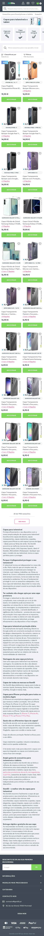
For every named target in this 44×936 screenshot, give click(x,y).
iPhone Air (34, 713)
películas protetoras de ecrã (15, 772)
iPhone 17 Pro (8, 716)
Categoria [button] (7, 889)
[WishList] (33, 3)
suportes (6, 774)
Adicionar (11, 99)
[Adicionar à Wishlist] (19, 63)
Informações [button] (8, 876)
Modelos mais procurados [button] (15, 883)
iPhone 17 (25, 713)
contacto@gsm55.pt (14, 902)
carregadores (34, 772)
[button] (33, 91)
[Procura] (5, 8)
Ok (36, 867)
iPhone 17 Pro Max (22, 716)
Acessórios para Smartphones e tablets (17, 14)
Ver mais (22, 522)
